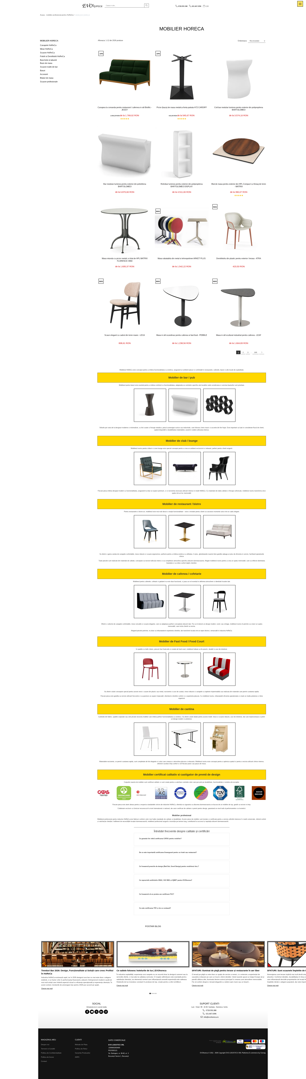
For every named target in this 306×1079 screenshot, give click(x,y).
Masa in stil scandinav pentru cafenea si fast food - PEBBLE (181, 335)
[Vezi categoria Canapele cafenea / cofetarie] (150, 601)
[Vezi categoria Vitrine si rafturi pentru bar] (219, 405)
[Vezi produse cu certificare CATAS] (104, 793)
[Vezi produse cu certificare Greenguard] (124, 793)
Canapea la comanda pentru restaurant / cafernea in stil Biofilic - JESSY (125, 108)
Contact (44, 1061)
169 (255, 352)
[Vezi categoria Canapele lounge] (185, 468)
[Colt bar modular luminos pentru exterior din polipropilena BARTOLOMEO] (239, 77)
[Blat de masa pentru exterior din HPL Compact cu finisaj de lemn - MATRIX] (239, 154)
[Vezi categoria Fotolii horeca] (150, 468)
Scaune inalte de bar (49, 67)
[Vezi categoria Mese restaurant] (185, 531)
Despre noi (45, 1044)
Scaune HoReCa (47, 53)
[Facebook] (87, 1012)
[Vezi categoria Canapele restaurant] (219, 531)
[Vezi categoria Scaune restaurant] (150, 531)
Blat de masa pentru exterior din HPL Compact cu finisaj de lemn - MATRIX (238, 185)
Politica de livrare (47, 1057)
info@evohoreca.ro (211, 1017)
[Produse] (300, 4)
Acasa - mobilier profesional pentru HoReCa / (57, 15)
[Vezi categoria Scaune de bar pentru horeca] (150, 405)
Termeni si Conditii (48, 1049)
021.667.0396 (210, 1014)
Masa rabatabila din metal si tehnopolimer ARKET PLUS (182, 258)
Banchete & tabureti (48, 60)
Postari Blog (153, 926)
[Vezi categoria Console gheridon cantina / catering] (219, 739)
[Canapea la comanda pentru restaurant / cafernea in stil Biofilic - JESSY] (125, 77)
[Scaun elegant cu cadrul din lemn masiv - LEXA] (125, 305)
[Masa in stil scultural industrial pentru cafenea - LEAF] (239, 305)
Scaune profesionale (49, 82)
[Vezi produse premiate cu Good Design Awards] (258, 793)
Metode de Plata (81, 1044)
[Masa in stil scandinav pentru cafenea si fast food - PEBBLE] (182, 305)
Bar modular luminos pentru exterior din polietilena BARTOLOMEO (124, 185)
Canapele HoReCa (48, 45)
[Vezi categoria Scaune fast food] (150, 669)
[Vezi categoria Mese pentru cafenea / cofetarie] (185, 601)
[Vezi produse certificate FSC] (239, 793)
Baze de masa (46, 63)
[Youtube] (92, 1012)
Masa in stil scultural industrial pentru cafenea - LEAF (238, 335)
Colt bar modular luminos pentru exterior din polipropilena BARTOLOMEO (238, 108)
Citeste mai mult (47, 988)
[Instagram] (106, 1012)
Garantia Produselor (82, 1053)
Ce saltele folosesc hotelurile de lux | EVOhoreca (141, 970)
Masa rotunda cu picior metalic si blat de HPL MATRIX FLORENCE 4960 (125, 259)
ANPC (77, 1057)
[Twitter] (96, 1012)
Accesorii (44, 74)
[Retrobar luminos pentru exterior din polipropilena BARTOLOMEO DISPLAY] (182, 154)
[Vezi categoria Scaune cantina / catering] (150, 739)
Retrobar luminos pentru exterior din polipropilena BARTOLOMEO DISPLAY (182, 185)
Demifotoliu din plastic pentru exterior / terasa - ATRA (238, 258)
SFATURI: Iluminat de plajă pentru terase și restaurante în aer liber (226, 970)
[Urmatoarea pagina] (261, 352)
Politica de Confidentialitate (51, 1053)
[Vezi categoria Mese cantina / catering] (185, 739)
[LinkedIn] (101, 1012)
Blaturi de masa (46, 78)
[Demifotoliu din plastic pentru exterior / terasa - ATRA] (239, 229)
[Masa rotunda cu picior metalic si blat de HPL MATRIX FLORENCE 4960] (125, 229)
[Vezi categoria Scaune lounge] (219, 468)
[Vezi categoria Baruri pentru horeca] (185, 405)
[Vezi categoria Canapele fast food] (219, 669)
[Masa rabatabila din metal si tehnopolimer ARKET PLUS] (182, 229)
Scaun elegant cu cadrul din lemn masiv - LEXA (124, 335)
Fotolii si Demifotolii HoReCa (52, 56)
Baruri (42, 71)
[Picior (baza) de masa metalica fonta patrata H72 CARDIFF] (182, 77)
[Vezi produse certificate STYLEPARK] (201, 793)
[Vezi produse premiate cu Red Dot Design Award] (143, 793)
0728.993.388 (210, 1010)
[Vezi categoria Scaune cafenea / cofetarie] (219, 601)
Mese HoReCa (46, 49)
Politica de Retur (81, 1049)
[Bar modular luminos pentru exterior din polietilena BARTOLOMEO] (125, 154)
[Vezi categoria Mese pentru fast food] (185, 669)
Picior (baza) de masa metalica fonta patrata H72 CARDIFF (182, 107)
